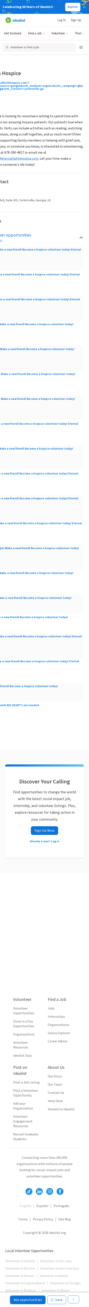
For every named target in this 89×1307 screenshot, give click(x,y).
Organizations (24, 1034)
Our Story (55, 1076)
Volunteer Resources (20, 1045)
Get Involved (12, 33)
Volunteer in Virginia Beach (25, 1283)
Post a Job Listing (26, 1082)
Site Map (64, 1219)
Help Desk (55, 1101)
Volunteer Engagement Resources (23, 1121)
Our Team (55, 1084)
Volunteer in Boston (20, 1268)
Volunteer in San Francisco (59, 1268)
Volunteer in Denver (19, 1275)
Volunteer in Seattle (20, 1261)
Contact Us (56, 1092)
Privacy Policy (43, 1219)
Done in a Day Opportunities (23, 1024)
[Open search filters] (81, 47)
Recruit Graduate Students (25, 1136)
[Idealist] (15, 20)
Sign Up (76, 20)
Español (42, 1206)
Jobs (51, 1008)
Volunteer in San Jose (56, 1261)
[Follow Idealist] (28, 1191)
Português (61, 1206)
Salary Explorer (59, 1033)
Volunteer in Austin (54, 1275)
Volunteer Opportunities (23, 1011)
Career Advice (57, 1041)
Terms (23, 1219)
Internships (56, 1016)
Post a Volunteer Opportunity (25, 1093)
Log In (61, 20)
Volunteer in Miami (55, 1290)
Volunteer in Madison (20, 1290)
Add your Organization (23, 1106)
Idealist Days (22, 1055)
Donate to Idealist (61, 1109)
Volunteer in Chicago (65, 1283)
